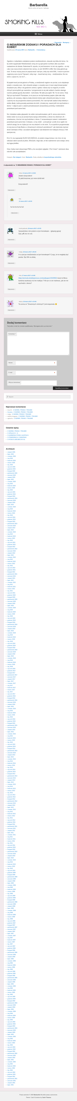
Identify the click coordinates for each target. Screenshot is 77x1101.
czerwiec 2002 (11, 1062)
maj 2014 (10, 761)
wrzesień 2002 (11, 1055)
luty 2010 (10, 868)
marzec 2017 (11, 689)
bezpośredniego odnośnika (52, 157)
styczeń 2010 (11, 870)
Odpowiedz (11, 190)
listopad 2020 (11, 597)
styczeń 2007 (11, 946)
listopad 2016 (11, 698)
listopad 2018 (11, 647)
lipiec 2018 (10, 656)
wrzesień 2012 (11, 803)
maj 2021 (10, 584)
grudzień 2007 (11, 923)
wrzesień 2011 (11, 828)
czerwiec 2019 (11, 633)
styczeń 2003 (11, 1047)
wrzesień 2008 (11, 904)
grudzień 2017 (11, 670)
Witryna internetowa (14, 382)
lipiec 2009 (10, 883)
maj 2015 (10, 736)
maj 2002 (10, 1064)
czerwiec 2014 (11, 759)
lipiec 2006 (10, 959)
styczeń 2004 (11, 1022)
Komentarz (12, 334)
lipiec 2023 (10, 530)
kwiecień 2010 (11, 864)
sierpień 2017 (11, 679)
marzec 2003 (11, 1043)
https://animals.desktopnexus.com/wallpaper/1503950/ (37, 278)
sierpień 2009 (11, 881)
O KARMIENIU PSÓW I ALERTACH (17, 435)
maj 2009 (10, 887)
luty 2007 (10, 944)
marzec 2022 (11, 563)
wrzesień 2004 (11, 1005)
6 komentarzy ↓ (41, 50)
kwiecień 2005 (11, 990)
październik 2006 (12, 952)
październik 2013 (12, 776)
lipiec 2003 (10, 1034)
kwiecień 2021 (11, 586)
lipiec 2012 (10, 807)
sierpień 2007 (11, 931)
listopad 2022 (11, 546)
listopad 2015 (11, 723)
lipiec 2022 (10, 555)
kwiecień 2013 (11, 788)
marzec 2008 (11, 917)
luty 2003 (10, 1045)
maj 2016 (10, 710)
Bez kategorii (17, 157)
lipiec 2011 (10, 832)
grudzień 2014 (11, 746)
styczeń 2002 (11, 1072)
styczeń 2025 (11, 492)
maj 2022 (10, 559)
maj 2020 (10, 610)
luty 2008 (10, 919)
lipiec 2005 (10, 984)
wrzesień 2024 (11, 500)
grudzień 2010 (11, 847)
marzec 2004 (11, 1017)
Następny (67, 42)
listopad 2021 (11, 572)
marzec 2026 (11, 462)
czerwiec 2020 (11, 607)
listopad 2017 (11, 673)
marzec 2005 (11, 992)
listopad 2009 (11, 874)
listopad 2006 (11, 950)
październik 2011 (12, 826)
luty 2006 (10, 969)
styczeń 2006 (11, 971)
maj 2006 (10, 963)
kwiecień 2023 (11, 536)
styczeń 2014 (11, 769)
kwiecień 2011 (11, 839)
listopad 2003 (11, 1026)
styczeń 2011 (11, 845)
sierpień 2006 (11, 956)
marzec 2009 (11, 891)
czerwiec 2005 (11, 986)
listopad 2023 (11, 521)
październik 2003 (12, 1028)
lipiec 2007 (10, 933)
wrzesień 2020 (11, 601)
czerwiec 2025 (11, 481)
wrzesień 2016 (11, 702)
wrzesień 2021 (11, 576)
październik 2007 (12, 927)
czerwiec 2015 (11, 734)
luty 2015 (10, 742)
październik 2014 (12, 750)
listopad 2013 (11, 773)
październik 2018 (12, 649)
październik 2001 (12, 1078)
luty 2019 (10, 641)
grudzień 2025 (11, 469)
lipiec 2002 (10, 1059)
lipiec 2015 (10, 732)
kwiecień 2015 (11, 738)
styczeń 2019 (11, 643)
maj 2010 (10, 862)
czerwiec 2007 (11, 935)
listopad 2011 (11, 824)
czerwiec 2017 (11, 683)
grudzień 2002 (11, 1049)
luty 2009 (10, 893)
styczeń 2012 (11, 820)
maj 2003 (10, 1038)
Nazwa (10, 362)
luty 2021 (10, 591)
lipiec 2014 (10, 757)
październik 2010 (12, 851)
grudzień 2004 (11, 999)
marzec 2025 (11, 488)
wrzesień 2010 (11, 853)
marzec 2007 (11, 942)
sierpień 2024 (11, 502)
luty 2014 (10, 767)
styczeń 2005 (11, 996)
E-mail (10, 372)
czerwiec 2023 (11, 532)
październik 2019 (12, 624)
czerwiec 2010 (11, 860)
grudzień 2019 (11, 620)
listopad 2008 (11, 900)
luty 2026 (10, 464)
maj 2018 (10, 660)
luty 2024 (10, 515)
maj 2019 (10, 635)
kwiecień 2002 (11, 1066)
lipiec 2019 (10, 631)
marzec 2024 (11, 513)
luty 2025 (10, 490)
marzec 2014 (11, 765)
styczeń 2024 (11, 517)
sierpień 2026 (11, 452)
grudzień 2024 (11, 494)
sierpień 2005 (11, 982)
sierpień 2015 (11, 729)
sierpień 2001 (11, 1083)
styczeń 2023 (11, 542)
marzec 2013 (11, 790)
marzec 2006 (11, 967)
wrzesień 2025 (11, 475)
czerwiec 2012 (11, 809)
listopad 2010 (11, 849)
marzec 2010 (11, 866)
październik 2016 (12, 700)
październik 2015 (12, 725)
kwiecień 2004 (11, 1015)
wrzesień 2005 (11, 980)
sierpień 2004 (11, 1007)
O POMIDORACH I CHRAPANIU (16, 437)
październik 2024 (12, 498)
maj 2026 (10, 458)
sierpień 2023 (11, 528)
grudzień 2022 (11, 544)
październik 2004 (12, 1003)
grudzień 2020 (11, 595)
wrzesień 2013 (11, 778)
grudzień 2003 (11, 1024)
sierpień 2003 (11, 1032)
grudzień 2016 (11, 696)
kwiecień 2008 (11, 914)
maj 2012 (10, 811)
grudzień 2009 (11, 872)
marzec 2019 (11, 639)
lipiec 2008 (10, 908)
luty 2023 (10, 540)
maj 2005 (10, 988)
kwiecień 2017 (11, 687)
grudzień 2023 (11, 519)
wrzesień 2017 (11, 677)
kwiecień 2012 (11, 813)
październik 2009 (12, 877)
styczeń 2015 (11, 744)
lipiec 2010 (10, 858)
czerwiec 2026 (11, 456)
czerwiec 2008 (11, 910)
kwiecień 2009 (11, 889)
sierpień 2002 (11, 1057)
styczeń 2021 (11, 593)
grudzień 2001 (11, 1074)
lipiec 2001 (10, 1085)
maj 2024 (10, 509)
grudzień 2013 (11, 771)
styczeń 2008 (11, 921)
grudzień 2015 (11, 721)
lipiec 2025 (10, 479)
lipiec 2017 (10, 681)
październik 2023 (12, 523)
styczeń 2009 (11, 895)
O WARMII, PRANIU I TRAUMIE (22, 410)
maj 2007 (10, 937)
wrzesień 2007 (11, 929)
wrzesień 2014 (11, 752)
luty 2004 (10, 1019)
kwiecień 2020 (11, 612)
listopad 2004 (11, 1001)
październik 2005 (12, 977)
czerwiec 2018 (11, 658)
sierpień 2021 (11, 578)
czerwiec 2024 (11, 507)
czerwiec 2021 (11, 582)
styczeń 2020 (11, 618)
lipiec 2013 (10, 782)
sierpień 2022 (11, 553)
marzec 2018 (11, 664)
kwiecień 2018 (11, 662)
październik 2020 (12, 599)
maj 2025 (10, 483)
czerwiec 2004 (11, 1011)
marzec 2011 (11, 841)
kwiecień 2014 (11, 763)
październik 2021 (12, 574)
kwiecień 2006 (11, 965)
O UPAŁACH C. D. (12, 433)
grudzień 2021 (11, 570)
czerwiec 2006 (11, 961)
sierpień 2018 (11, 654)
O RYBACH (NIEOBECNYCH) (16, 439)
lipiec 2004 (10, 1009)
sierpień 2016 (11, 704)
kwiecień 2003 (11, 1040)
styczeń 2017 (11, 694)
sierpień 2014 (11, 755)
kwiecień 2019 (11, 637)
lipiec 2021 (10, 580)
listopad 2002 (11, 1051)
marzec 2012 (11, 816)
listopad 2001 (11, 1076)
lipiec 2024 (10, 504)
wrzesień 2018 (11, 652)
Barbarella (38, 5)
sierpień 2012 (11, 805)
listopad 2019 (11, 622)
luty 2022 (10, 565)
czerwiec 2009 (11, 885)
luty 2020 (10, 616)
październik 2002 (12, 1053)
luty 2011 (10, 843)
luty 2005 (10, 994)
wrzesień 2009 (11, 879)
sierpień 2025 (11, 477)
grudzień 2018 (11, 645)
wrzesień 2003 (11, 1030)
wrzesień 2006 (11, 954)
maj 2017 (10, 685)
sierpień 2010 (11, 855)
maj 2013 (10, 786)
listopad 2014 (11, 748)
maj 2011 (10, 837)
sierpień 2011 (11, 830)
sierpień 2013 (11, 780)
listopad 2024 (11, 496)
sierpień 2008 (11, 906)
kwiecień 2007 (11, 940)
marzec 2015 (11, 740)
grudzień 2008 (11, 898)
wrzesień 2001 (11, 1080)
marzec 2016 (11, 715)
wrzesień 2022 (11, 551)
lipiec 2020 (10, 605)
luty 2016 (10, 717)
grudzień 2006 (11, 948)
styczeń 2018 (11, 668)
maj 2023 (10, 534)
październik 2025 (12, 473)
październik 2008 (12, 902)
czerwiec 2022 (11, 557)
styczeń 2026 (11, 467)
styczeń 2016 (11, 719)
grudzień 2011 (11, 822)
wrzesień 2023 (11, 525)
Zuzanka (9, 412)
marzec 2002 (11, 1068)
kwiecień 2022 (11, 561)
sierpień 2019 (11, 628)
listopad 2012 (11, 799)
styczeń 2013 (11, 795)
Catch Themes (46, 1097)
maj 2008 (10, 912)
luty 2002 (10, 1070)
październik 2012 (12, 801)
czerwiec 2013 (11, 784)
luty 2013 (10, 792)
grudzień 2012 (11, 797)
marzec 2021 (11, 588)
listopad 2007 (11, 925)
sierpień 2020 (11, 603)
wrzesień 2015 (11, 727)
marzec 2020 (11, 614)
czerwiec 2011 (11, 834)
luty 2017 (10, 692)
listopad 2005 (11, 975)
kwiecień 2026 (11, 460)
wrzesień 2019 (11, 626)
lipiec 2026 (10, 454)
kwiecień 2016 (11, 713)
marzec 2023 (11, 538)
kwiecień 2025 (11, 485)
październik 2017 (12, 675)
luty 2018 (10, 666)
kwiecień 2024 (11, 511)
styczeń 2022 (11, 567)
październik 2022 (12, 549)
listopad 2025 (11, 471)
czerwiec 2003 (11, 1036)
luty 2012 (10, 818)
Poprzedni (57, 42)
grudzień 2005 (11, 973)
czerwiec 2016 (11, 708)
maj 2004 (10, 1013)
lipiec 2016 (10, 706)
